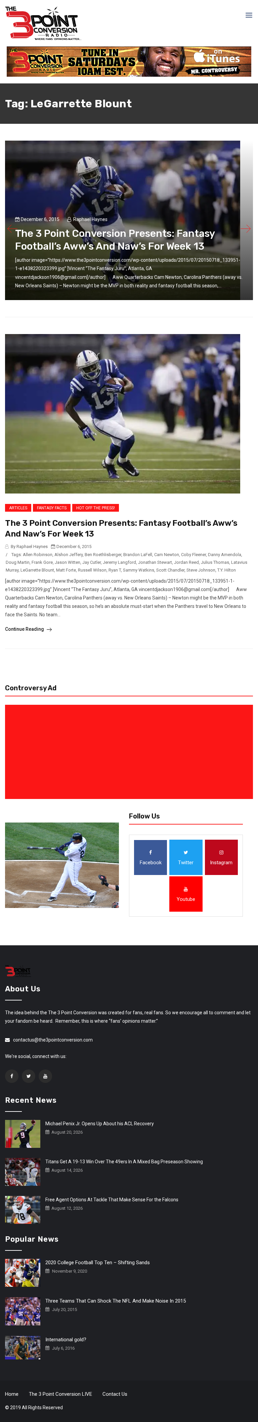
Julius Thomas (215, 562)
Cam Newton (166, 554)
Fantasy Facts (52, 508)
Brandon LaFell (137, 554)
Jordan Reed (186, 562)
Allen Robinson (37, 554)
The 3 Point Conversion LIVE (60, 1394)
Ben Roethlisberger (103, 554)
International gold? (65, 1340)
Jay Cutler (91, 562)
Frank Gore (42, 562)
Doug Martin (18, 562)
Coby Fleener (193, 554)
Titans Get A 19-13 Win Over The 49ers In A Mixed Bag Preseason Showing (124, 1161)
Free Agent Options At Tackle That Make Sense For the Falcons (111, 1199)
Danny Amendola (224, 554)
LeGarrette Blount (37, 570)
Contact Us (114, 1394)
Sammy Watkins (138, 570)
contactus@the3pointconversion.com (53, 1040)
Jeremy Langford (119, 562)
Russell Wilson (92, 570)
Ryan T (115, 570)
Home (11, 1394)
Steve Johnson (200, 570)
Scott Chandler (170, 570)
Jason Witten (67, 562)
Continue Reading (25, 629)
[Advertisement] (130, 752)
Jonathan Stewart (155, 562)
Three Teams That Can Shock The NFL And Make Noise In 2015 (115, 1301)
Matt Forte (66, 570)
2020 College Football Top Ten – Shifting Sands (97, 1263)
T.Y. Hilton (226, 570)
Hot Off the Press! (95, 508)
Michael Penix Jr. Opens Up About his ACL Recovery (99, 1123)
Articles (18, 508)
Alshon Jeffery (68, 554)
